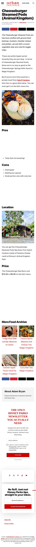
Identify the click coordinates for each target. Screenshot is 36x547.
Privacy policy (12, 446)
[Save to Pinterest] (14, 29)
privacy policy (12, 450)
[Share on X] (22, 29)
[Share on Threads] (30, 29)
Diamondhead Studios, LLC (14, 536)
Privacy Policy (9, 523)
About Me (7, 520)
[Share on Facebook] (5, 29)
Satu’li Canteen (23, 80)
